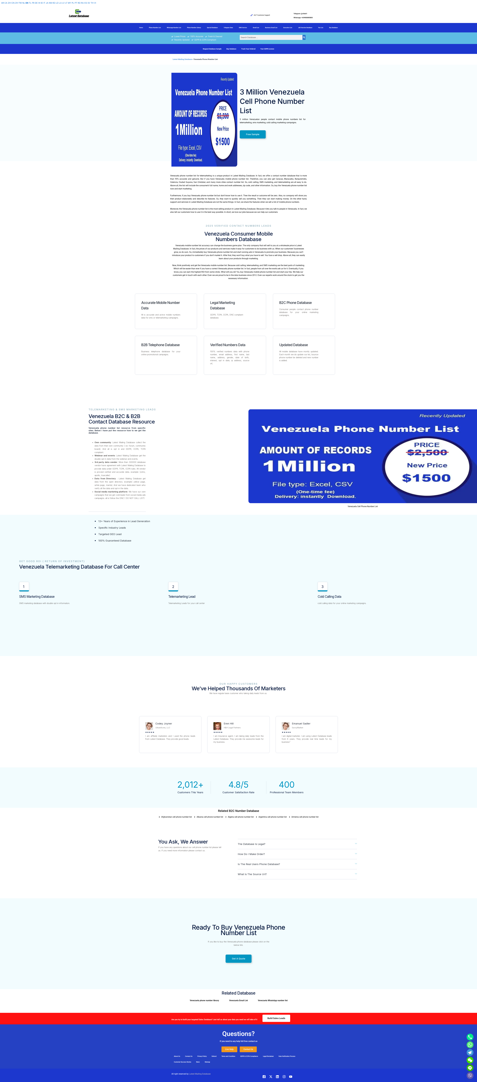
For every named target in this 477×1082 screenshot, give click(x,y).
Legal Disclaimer (268, 1056)
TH (92, 3)
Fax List (320, 27)
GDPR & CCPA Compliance (249, 1056)
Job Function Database (305, 27)
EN (27, 3)
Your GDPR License (267, 49)
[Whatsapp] (470, 1044)
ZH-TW (18, 3)
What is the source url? (252, 874)
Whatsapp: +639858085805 (303, 18)
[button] (297, 844)
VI (95, 3)
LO (57, 3)
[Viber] (470, 1075)
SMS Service (243, 27)
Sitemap (207, 1062)
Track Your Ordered (248, 49)
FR (33, 3)
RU (82, 3)
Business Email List (271, 27)
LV (63, 3)
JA (47, 3)
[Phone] (470, 1037)
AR (2, 3)
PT (76, 3)
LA (60, 3)
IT (44, 3)
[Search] (304, 37)
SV (89, 3)
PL (73, 3)
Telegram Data (228, 27)
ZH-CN (11, 3)
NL (23, 3)
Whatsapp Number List (174, 27)
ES (85, 3)
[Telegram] (470, 1052)
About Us (177, 1056)
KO (54, 3)
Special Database (212, 27)
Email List (256, 27)
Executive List (287, 27)
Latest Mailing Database (182, 59)
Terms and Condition (228, 1056)
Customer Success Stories (182, 1062)
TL (30, 3)
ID (42, 3)
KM (50, 3)
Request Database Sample (212, 49)
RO (79, 3)
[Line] (470, 1067)
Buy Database (333, 27)
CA (5, 3)
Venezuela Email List (238, 1000)
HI (39, 3)
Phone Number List (155, 27)
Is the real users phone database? (259, 864)
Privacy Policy (202, 1056)
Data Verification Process (287, 1056)
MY (69, 3)
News (198, 1062)
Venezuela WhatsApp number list (273, 1000)
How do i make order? (251, 854)
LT (66, 3)
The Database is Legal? (251, 844)
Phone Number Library (194, 27)
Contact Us (188, 1056)
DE (36, 3)
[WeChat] (470, 1060)
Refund (214, 1056)
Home (141, 27)
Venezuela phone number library (204, 1000)
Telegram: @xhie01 (300, 14)
